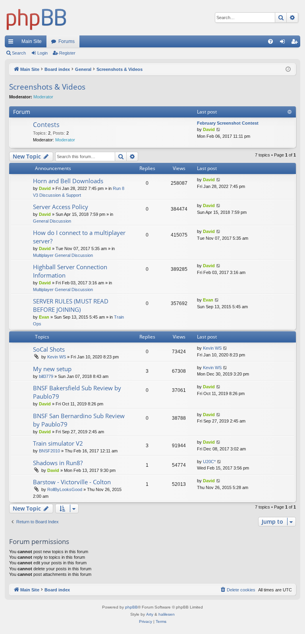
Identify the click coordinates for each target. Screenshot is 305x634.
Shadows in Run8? (58, 463)
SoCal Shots (49, 349)
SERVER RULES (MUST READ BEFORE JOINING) (70, 305)
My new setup (52, 369)
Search (19, 53)
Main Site (31, 41)
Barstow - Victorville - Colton (72, 482)
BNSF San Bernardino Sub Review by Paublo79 (79, 420)
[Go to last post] (218, 179)
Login (42, 53)
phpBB (131, 607)
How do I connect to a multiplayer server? (79, 237)
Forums (66, 41)
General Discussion (52, 221)
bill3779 (46, 376)
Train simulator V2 (58, 443)
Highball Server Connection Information (70, 271)
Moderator (43, 96)
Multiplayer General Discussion (63, 255)
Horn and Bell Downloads (68, 181)
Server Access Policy (60, 207)
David (209, 129)
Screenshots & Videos (47, 87)
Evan (44, 317)
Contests (46, 124)
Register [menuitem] (295, 43)
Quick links (12, 43)
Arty (149, 614)
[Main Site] (36, 17)
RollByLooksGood (64, 489)
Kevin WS (56, 356)
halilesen (166, 614)
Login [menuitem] (284, 43)
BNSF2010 (49, 450)
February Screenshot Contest (228, 123)
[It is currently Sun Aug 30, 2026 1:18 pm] (288, 69)
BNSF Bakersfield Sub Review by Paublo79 (77, 392)
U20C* (209, 461)
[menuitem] (270, 41)
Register (67, 53)
